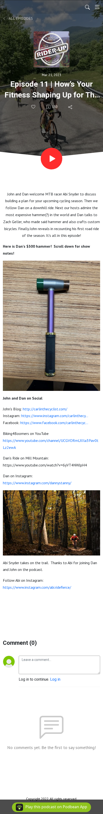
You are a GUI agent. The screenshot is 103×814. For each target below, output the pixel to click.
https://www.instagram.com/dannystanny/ (37, 482)
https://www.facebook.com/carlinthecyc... (54, 422)
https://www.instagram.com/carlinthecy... (54, 415)
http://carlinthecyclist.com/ (45, 409)
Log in (55, 679)
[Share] (70, 107)
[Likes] (33, 106)
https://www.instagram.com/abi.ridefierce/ (37, 587)
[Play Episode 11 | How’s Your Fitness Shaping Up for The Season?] (51, 158)
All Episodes (20, 18)
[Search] (87, 7)
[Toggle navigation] (97, 7)
